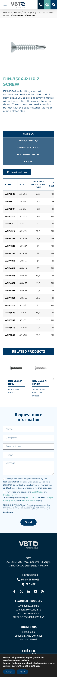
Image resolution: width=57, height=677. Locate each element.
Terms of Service (29, 500)
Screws (17, 12)
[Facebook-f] (14, 591)
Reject (22, 672)
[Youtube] (35, 591)
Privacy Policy (10, 495)
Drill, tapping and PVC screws (38, 12)
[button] (5, 4)
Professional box (17, 172)
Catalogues (28, 632)
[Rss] (42, 591)
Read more (8, 512)
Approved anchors (28, 606)
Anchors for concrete (28, 609)
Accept (9, 672)
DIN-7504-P (10, 15)
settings (35, 666)
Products (7, 12)
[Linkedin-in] (28, 591)
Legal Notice (37, 492)
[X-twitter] (21, 591)
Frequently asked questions (28, 617)
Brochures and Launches (28, 635)
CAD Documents (28, 639)
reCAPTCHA (32, 497)
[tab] (28, 134)
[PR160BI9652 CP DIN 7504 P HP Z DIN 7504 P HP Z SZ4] (28, 47)
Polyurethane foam (28, 613)
